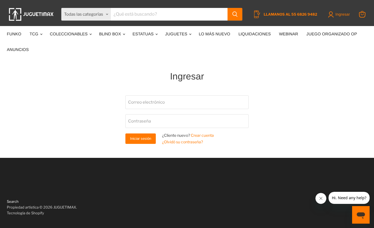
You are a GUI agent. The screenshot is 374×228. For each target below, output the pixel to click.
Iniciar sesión (140, 138)
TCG (34, 34)
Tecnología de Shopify (25, 213)
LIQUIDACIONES (254, 34)
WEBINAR (288, 34)
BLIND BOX (110, 34)
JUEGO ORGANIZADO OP (331, 34)
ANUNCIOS (18, 49)
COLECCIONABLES (69, 34)
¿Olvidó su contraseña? (182, 141)
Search (13, 201)
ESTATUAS (144, 34)
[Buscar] (235, 14)
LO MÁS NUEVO (214, 34)
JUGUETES (176, 34)
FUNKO (14, 34)
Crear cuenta (202, 135)
